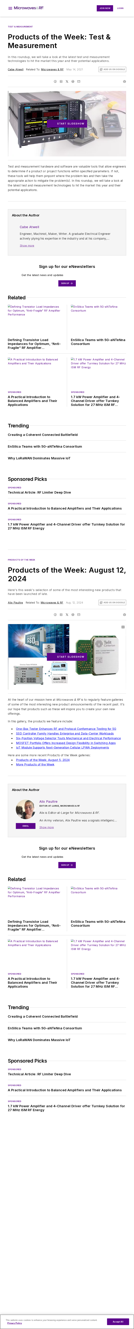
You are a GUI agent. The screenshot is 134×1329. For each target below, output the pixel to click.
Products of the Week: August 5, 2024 (43, 760)
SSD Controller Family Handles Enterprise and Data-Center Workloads (65, 733)
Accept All (118, 1322)
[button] (10, 8)
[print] (124, 81)
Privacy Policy (14, 1323)
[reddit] (73, 81)
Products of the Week (21, 560)
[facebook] (55, 81)
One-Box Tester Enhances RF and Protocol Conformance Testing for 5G (66, 728)
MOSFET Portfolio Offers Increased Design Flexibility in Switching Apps (66, 743)
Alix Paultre (15, 602)
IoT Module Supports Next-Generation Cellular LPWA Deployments (62, 747)
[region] (67, 1321)
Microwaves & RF (52, 69)
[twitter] (67, 81)
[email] (78, 81)
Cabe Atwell (15, 69)
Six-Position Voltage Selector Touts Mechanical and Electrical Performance (68, 738)
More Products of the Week (35, 764)
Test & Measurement (20, 26)
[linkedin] (61, 81)
